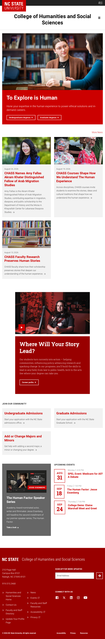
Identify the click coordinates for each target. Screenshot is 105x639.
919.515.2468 (9, 583)
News (33, 592)
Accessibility (61, 633)
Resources (84, 633)
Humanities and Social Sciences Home (13, 596)
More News (97, 132)
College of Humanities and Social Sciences (52, 19)
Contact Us (11, 605)
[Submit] (99, 575)
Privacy (73, 633)
